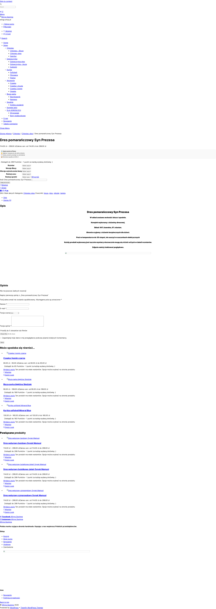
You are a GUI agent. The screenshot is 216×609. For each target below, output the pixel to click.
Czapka (13, 83)
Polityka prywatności (11, 598)
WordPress (14, 608)
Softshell (13, 72)
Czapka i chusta (16, 86)
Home (5, 43)
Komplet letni (12, 108)
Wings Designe (8, 605)
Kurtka (9, 70)
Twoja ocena (5, 313)
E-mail (3, 308)
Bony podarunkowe (18, 116)
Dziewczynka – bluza (18, 64)
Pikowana (14, 75)
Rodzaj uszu (11, 174)
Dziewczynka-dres (17, 62)
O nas (5, 118)
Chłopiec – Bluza (16, 51)
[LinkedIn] (7, 190)
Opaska (13, 91)
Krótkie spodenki (17, 105)
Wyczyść (35, 177)
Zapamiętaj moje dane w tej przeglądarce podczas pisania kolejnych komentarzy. (34, 338)
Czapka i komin (16, 89)
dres (51, 193)
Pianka (12, 78)
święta (62, 193)
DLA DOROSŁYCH (14, 110)
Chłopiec (10, 48)
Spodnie (10, 102)
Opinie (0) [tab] (7, 200)
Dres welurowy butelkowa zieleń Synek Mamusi (26, 469)
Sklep (5, 45)
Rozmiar (11, 165)
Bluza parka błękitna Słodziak (17, 384)
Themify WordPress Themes (32, 608)
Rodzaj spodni (11, 177)
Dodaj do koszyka (5, 182)
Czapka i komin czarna (14, 358)
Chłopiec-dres (15, 53)
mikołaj (56, 193)
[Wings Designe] (6, 17)
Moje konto (7, 539)
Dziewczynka (12, 59)
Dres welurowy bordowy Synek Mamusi (22, 443)
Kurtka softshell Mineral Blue (17, 410)
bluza (46, 193)
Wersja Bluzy (11, 168)
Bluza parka (11, 94)
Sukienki (13, 67)
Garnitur (13, 56)
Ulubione (7, 544)
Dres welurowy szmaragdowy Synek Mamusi (24, 495)
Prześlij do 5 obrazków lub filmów (13, 331)
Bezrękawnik (15, 97)
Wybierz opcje (9, 370)
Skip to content (6, 1)
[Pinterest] (5, 190)
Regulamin (7, 121)
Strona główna (5, 134)
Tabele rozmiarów (10, 124)
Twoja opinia (5, 326)
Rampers (13, 99)
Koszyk (6, 536)
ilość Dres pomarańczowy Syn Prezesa (15, 180)
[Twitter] (1, 190)
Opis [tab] (5, 198)
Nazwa (3, 304)
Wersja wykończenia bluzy (11, 171)
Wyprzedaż (14, 113)
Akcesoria (11, 81)
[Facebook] (3, 190)
